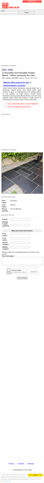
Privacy (11, 464)
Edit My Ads (32, 1)
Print (10, 70)
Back (4, 70)
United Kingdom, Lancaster (14, 85)
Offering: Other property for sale (16, 82)
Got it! (35, 475)
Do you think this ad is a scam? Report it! (22, 104)
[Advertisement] (22, 39)
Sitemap (30, 464)
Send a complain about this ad (18, 107)
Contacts (21, 464)
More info (8, 481)
